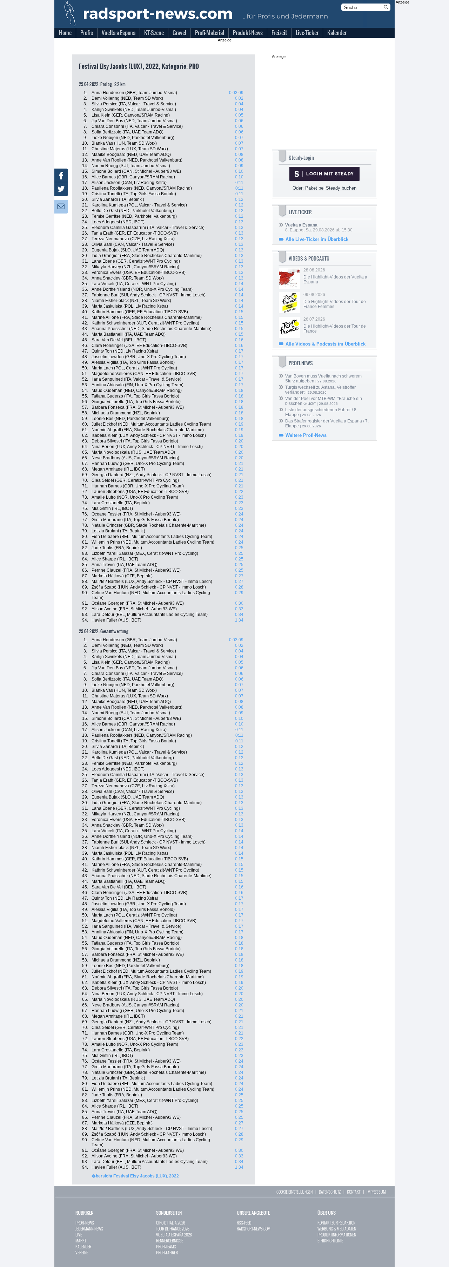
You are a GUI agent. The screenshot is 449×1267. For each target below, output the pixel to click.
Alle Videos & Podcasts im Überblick (326, 344)
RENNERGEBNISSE (169, 1240)
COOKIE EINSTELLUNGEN (294, 1192)
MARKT (80, 1240)
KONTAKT (353, 1192)
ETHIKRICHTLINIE (330, 1240)
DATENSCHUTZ (330, 1192)
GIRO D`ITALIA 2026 (170, 1223)
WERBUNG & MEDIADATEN (336, 1229)
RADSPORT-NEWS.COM (253, 1229)
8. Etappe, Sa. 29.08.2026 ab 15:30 (319, 227)
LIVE (78, 1235)
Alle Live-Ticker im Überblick (317, 239)
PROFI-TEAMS (166, 1246)
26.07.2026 (334, 325)
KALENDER (83, 1246)
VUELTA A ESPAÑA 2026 (174, 1235)
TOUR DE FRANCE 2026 (172, 1229)
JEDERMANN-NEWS (89, 1229)
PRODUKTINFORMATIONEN (336, 1235)
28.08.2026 (335, 276)
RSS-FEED (244, 1223)
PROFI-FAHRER (167, 1252)
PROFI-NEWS (84, 1223)
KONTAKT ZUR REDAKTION (336, 1223)
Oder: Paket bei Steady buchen (324, 188)
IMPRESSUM (376, 1192)
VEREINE (81, 1252)
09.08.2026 (334, 300)
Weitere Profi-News (306, 435)
